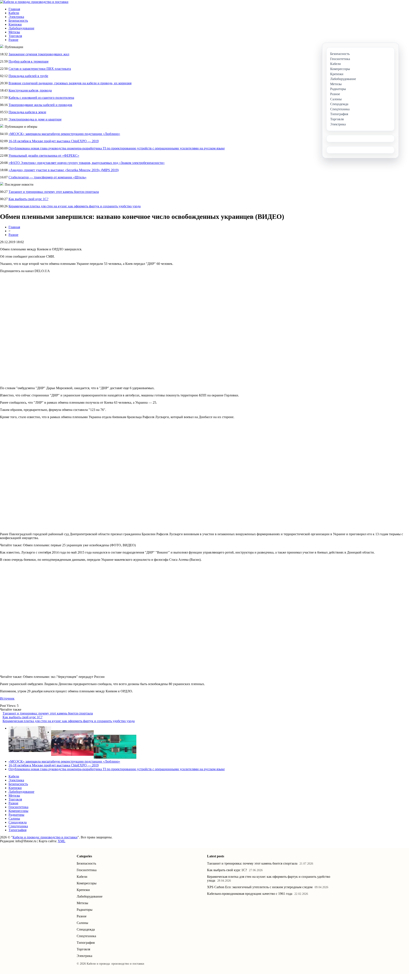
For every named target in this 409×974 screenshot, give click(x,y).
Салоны (14, 818)
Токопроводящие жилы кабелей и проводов (40, 105)
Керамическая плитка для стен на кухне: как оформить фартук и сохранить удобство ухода (75, 206)
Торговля (15, 36)
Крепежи (15, 24)
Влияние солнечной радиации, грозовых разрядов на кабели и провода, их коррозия (70, 83)
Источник (7, 698)
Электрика (16, 17)
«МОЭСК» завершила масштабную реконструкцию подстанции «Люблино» (64, 134)
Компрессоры (18, 811)
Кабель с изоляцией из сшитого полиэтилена (41, 97)
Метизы (14, 32)
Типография (17, 830)
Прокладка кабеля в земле (27, 112)
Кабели (14, 13)
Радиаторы (16, 814)
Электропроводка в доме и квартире (35, 119)
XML (61, 841)
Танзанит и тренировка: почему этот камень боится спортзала (54, 192)
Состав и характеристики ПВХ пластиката (40, 68)
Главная (14, 9)
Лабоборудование (21, 28)
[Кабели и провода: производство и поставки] (34, 2)
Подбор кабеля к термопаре (29, 61)
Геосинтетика (18, 807)
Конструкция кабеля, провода (30, 90)
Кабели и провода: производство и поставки (45, 837)
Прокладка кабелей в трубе (28, 76)
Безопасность (18, 20)
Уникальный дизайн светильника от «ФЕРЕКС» (44, 155)
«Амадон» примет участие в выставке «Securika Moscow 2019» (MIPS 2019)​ (64, 170)
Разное (13, 40)
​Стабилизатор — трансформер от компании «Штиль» (47, 177)
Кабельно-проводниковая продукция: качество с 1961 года (249, 893)
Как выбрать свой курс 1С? (28, 199)
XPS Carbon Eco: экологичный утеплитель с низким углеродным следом (260, 887)
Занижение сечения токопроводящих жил (39, 54)
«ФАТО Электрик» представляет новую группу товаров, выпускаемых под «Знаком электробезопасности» (87, 163)
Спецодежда (18, 822)
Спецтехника (18, 826)
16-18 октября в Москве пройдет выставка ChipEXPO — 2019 (54, 141)
